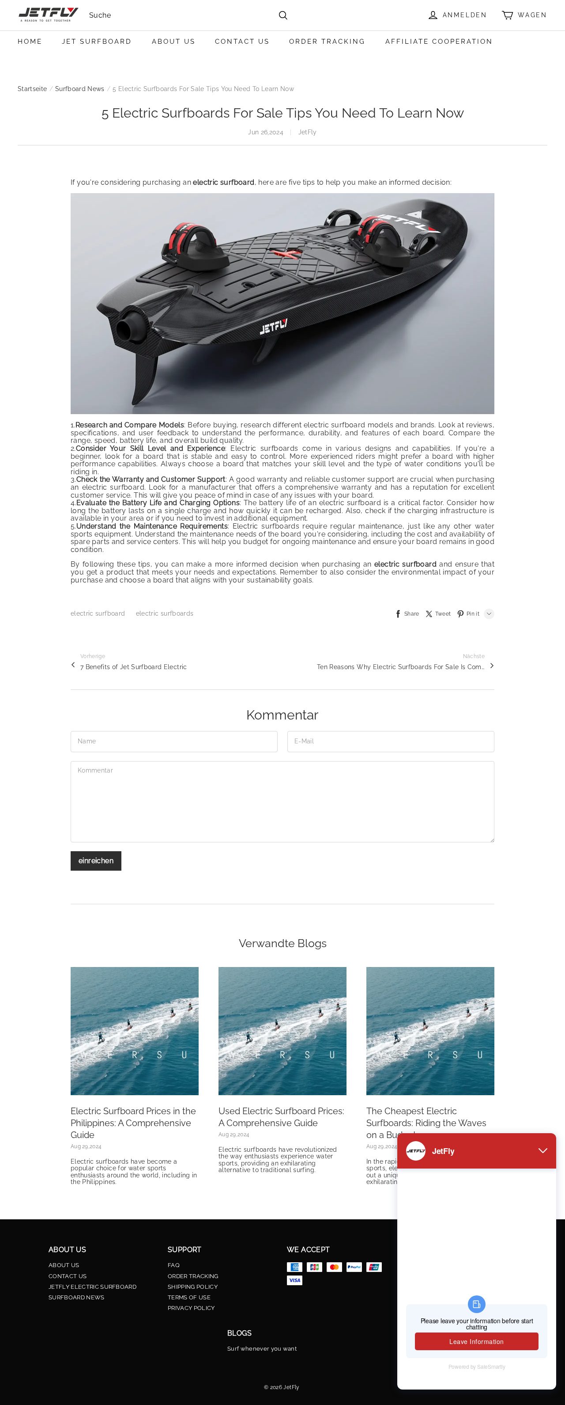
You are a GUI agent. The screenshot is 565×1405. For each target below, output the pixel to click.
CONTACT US (242, 42)
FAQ (174, 1265)
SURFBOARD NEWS (77, 1298)
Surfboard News (80, 88)
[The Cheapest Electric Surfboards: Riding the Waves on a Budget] (430, 1031)
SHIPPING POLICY (193, 1287)
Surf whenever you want (262, 1349)
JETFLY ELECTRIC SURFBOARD (92, 1287)
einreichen (96, 861)
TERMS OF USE (189, 1298)
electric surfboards (165, 613)
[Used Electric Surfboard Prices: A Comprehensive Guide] (282, 1031)
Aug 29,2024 (86, 1147)
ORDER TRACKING (327, 42)
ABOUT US (174, 42)
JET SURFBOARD (97, 42)
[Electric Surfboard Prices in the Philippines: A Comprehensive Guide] (135, 1031)
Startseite (32, 88)
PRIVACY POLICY (191, 1308)
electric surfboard (99, 613)
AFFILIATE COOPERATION (439, 42)
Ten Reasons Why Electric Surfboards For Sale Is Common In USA (401, 666)
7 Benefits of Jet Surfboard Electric (133, 666)
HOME (30, 42)
